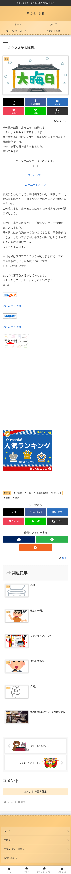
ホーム (7, 831)
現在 (8, 493)
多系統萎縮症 (42, 493)
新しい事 (58, 493)
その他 (19, 493)
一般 (29, 493)
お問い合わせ (11, 858)
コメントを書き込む (35, 791)
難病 (17, 497)
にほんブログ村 (12, 306)
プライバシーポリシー (15, 849)
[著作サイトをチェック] (19, 539)
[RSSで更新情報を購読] (35, 547)
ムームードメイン (35, 184)
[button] (57, 111)
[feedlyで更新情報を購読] (52, 539)
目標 (8, 497)
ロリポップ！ (35, 175)
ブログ (7, 840)
